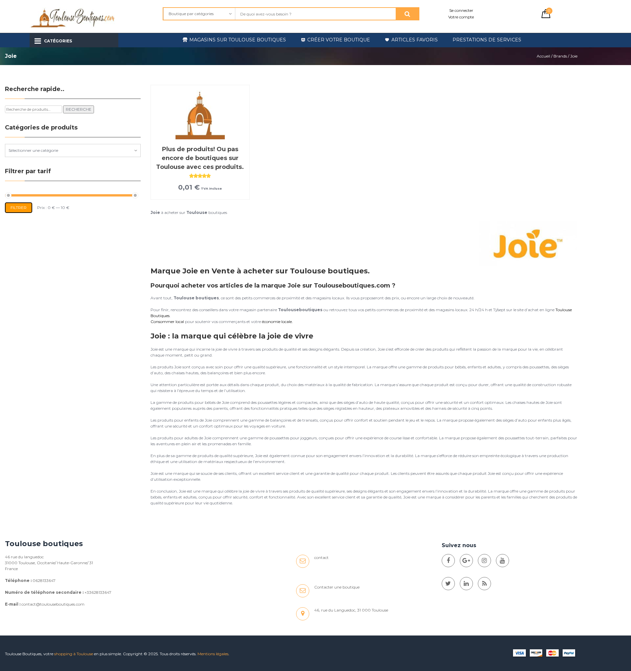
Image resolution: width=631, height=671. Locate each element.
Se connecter (461, 10)
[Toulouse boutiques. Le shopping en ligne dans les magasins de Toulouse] (448, 560)
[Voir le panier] (546, 16)
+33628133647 (97, 592)
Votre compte (461, 16)
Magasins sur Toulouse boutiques (237, 40)
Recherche (78, 109)
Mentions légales (213, 653)
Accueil (543, 56)
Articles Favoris (414, 40)
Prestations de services (487, 40)
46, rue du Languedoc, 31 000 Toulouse (351, 610)
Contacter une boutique (337, 587)
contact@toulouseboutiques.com (52, 604)
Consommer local (167, 321)
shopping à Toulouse (73, 653)
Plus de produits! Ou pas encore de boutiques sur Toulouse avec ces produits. (200, 158)
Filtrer (19, 207)
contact (321, 557)
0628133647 (44, 580)
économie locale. (277, 321)
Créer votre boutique (338, 40)
